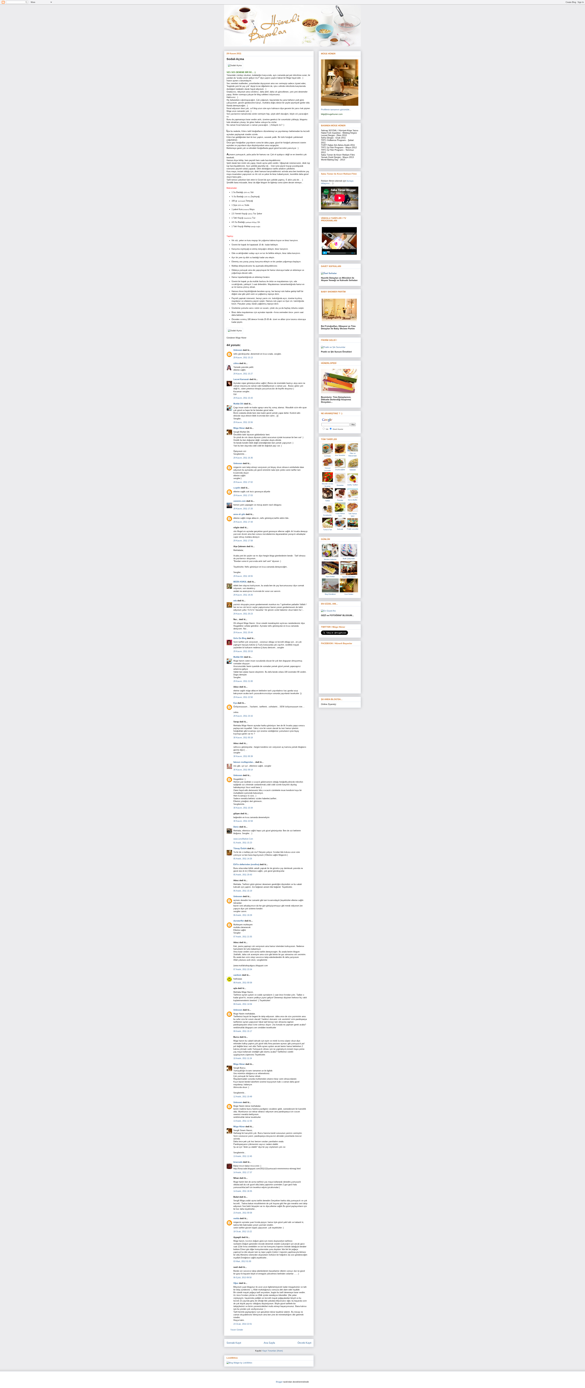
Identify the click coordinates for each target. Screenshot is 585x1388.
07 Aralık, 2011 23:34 (242, 969)
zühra (236, 363)
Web (327, 429)
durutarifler (238, 921)
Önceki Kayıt (304, 1343)
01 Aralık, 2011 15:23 (242, 843)
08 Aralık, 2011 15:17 (242, 1031)
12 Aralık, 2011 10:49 (242, 1096)
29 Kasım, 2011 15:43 (243, 398)
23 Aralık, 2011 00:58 (242, 1213)
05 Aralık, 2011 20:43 (242, 874)
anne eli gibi (239, 514)
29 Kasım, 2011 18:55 (243, 576)
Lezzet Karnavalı (241, 379)
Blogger (279, 1382)
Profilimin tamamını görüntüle (335, 109)
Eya (235, 703)
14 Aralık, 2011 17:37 (242, 1172)
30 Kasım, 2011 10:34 (243, 808)
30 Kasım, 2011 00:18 (243, 737)
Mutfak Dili (238, 404)
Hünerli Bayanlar (338, 429)
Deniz (236, 827)
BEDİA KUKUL (240, 582)
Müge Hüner (239, 428)
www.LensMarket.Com (243, 839)
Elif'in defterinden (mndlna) (246, 864)
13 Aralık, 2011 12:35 (242, 1121)
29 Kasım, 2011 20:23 (243, 614)
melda (236, 1218)
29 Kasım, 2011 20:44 (243, 632)
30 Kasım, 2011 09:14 (243, 770)
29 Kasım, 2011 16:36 (243, 458)
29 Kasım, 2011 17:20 (243, 508)
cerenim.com (239, 501)
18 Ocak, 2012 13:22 (242, 1231)
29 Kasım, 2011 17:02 (243, 482)
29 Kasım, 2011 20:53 (243, 651)
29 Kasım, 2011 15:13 (243, 357)
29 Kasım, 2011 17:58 (243, 540)
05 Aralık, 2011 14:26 (242, 859)
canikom (237, 975)
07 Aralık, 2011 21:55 (242, 936)
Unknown (237, 350)
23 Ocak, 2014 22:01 (242, 1324)
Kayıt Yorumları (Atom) (272, 1351)
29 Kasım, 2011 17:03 (243, 495)
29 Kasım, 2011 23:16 (243, 716)
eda (235, 600)
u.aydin (236, 488)
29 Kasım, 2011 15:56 (243, 422)
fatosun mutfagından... (244, 762)
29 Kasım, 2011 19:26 (243, 595)
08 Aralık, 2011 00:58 (242, 982)
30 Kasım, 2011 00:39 (243, 756)
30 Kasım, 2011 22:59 (243, 821)
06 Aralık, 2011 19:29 (242, 915)
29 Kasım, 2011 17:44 (243, 522)
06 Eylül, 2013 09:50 (242, 1277)
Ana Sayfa (269, 1343)
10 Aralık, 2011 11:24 (242, 1058)
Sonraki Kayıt (234, 1343)
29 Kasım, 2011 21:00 (243, 681)
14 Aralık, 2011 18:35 (242, 1191)
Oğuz (235, 1283)
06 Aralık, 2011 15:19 (242, 891)
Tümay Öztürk (240, 848)
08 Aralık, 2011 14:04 (242, 1004)
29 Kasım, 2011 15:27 (243, 374)
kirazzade (237, 1162)
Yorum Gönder (236, 1330)
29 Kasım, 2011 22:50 (243, 697)
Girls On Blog (239, 638)
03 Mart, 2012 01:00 (242, 1261)
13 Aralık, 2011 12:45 (242, 1156)
